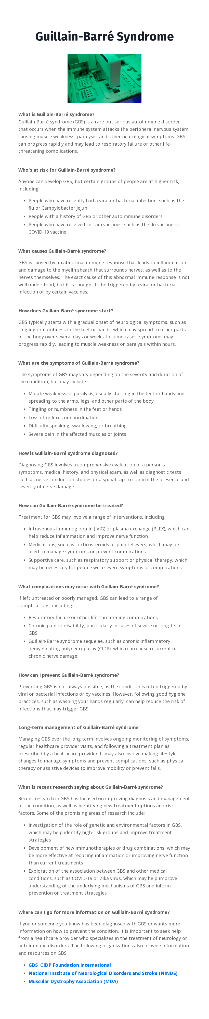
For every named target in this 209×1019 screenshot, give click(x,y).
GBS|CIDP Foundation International (70, 965)
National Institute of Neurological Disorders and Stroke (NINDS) (103, 973)
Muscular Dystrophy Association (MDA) (73, 981)
